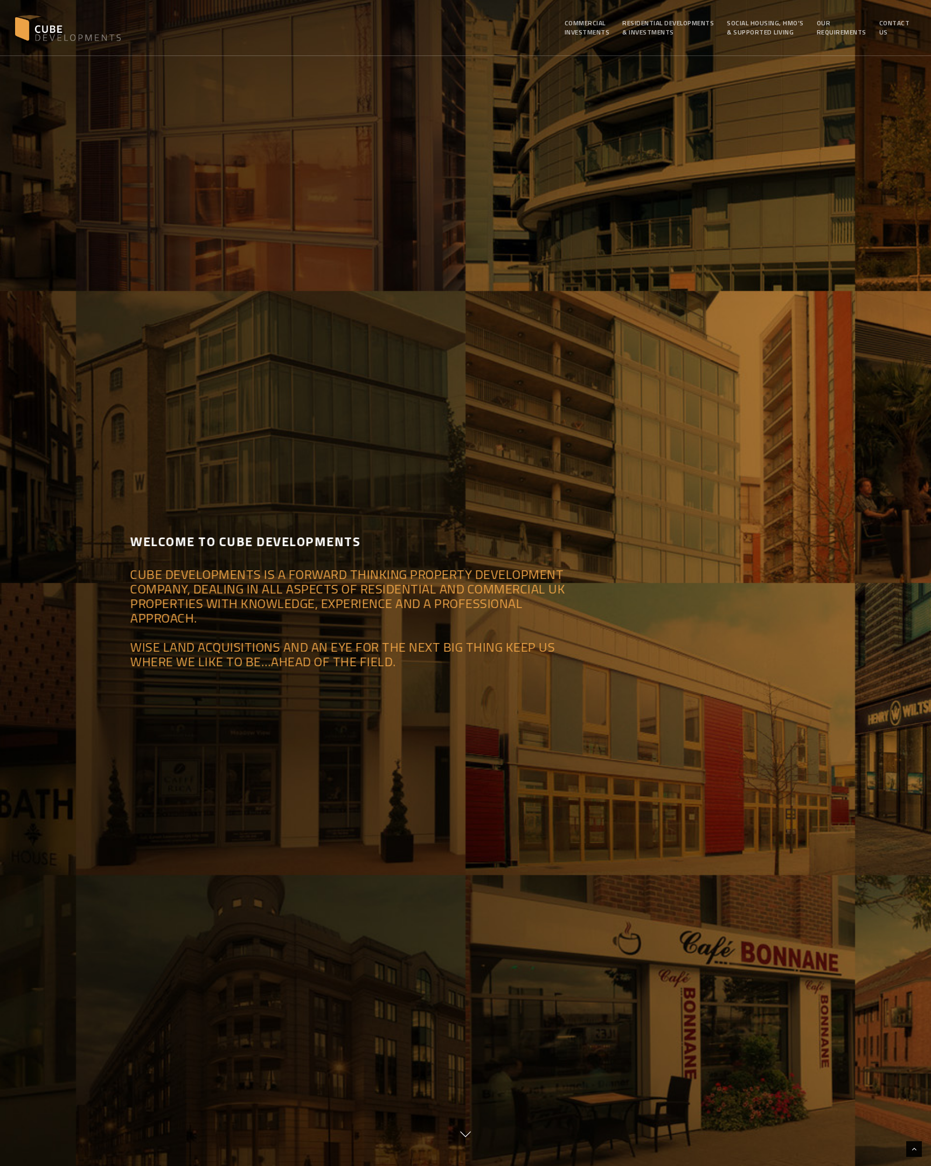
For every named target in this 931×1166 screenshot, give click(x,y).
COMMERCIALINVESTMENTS (587, 27)
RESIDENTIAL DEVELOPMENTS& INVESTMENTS (668, 27)
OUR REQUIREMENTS (841, 27)
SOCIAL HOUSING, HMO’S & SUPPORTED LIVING (765, 27)
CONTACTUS (894, 27)
